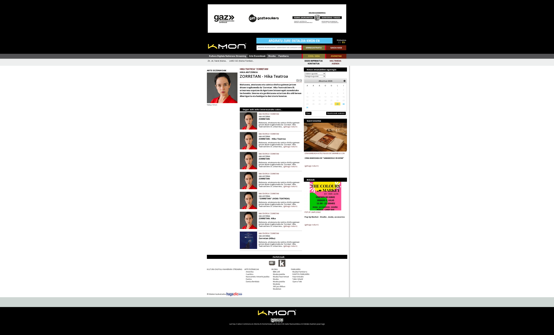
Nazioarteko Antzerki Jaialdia (257, 276)
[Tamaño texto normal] (297, 80)
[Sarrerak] (281, 266)
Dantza (249, 279)
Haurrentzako (298, 276)
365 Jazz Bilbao (279, 286)
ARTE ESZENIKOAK (251, 269)
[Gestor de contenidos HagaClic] (234, 294)
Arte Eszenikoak (257, 56)
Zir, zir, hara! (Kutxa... (217, 60)
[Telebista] (272, 266)
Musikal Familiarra (299, 272)
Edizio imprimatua (314, 60)
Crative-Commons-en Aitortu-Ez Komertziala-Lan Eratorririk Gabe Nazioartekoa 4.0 (270, 324)
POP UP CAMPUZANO (313, 212)
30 (343, 104)
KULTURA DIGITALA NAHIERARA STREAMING (224, 269)
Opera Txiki (297, 281)
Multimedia (335, 60)
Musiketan (277, 289)
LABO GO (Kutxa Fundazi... (241, 60)
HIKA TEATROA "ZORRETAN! (269, 114)
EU (343, 42)
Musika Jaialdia (279, 274)
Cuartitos (249, 274)
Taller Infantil (297, 279)
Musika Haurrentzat (281, 276)
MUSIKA (275, 269)
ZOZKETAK (336, 56)
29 (337, 104)
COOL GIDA (314, 56)
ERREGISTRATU (314, 48)
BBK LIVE (276, 272)
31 (307, 107)
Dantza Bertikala (252, 281)
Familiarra (283, 56)
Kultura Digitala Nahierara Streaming (227, 56)
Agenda (335, 63)
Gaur (308, 113)
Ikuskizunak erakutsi (336, 113)
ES (339, 42)
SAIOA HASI (336, 48)
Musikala (276, 284)
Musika (272, 56)
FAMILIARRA (296, 269)
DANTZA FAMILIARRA (300, 274)
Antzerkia (249, 272)
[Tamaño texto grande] (300, 80)
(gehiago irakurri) (290, 127)
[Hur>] (344, 81)
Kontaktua (313, 63)
